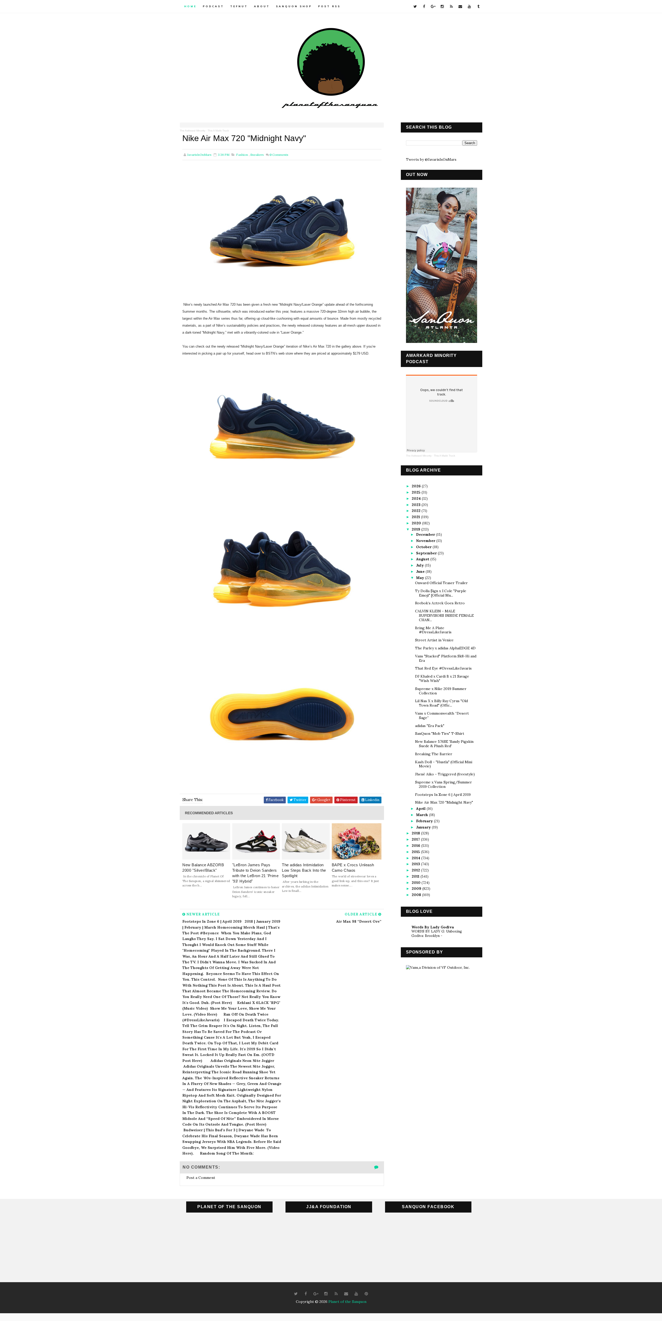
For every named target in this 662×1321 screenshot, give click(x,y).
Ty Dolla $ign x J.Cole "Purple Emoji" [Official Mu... (440, 593)
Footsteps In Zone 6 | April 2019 (443, 794)
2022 (417, 510)
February (425, 821)
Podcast (213, 6)
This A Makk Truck (218, 130)
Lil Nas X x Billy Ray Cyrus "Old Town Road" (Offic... (441, 703)
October (424, 547)
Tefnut (239, 6)
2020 (417, 523)
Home (190, 6)
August (423, 559)
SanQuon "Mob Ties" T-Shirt (439, 733)
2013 (416, 864)
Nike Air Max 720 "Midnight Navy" (444, 802)
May (420, 577)
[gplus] (433, 6)
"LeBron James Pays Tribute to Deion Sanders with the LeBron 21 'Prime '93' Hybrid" (255, 873)
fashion (242, 155)
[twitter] (415, 6)
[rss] (451, 6)
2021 (416, 517)
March (422, 814)
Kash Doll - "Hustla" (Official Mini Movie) (443, 764)
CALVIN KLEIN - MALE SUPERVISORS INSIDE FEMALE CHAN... (444, 615)
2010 (417, 882)
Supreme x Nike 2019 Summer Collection (441, 690)
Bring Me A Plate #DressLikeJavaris (433, 630)
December (426, 534)
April (421, 808)
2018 (416, 833)
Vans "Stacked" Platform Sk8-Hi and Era (445, 658)
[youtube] (469, 6)
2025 (417, 492)
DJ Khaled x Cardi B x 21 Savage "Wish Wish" (442, 678)
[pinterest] (366, 1294)
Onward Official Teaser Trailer (441, 583)
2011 (416, 876)
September (427, 553)
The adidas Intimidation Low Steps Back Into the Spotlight (304, 870)
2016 (416, 845)
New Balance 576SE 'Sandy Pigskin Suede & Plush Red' (444, 743)
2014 (416, 858)
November (426, 540)
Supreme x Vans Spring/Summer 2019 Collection (443, 784)
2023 (417, 504)
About (262, 6)
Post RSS (329, 6)
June (421, 571)
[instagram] (442, 6)
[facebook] (424, 6)
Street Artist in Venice (434, 640)
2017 (416, 839)
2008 (417, 894)
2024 (417, 498)
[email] (460, 6)
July (420, 565)
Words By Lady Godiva (432, 927)
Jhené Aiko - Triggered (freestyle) (445, 774)
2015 (416, 851)
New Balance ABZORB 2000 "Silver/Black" (203, 867)
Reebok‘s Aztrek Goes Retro (440, 603)
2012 (416, 870)
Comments (278, 155)
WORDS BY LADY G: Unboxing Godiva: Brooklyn (436, 933)
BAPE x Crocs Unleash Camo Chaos (353, 867)
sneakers (257, 155)
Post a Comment (200, 1177)
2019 (416, 529)
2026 (417, 486)
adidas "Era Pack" (429, 725)
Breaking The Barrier (433, 754)
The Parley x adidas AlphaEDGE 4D (445, 648)
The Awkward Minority (192, 130)
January (424, 827)
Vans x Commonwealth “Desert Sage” (442, 715)
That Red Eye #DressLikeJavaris (443, 668)
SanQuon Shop (294, 6)
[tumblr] (478, 6)
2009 (417, 888)
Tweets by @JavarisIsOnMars (431, 159)
